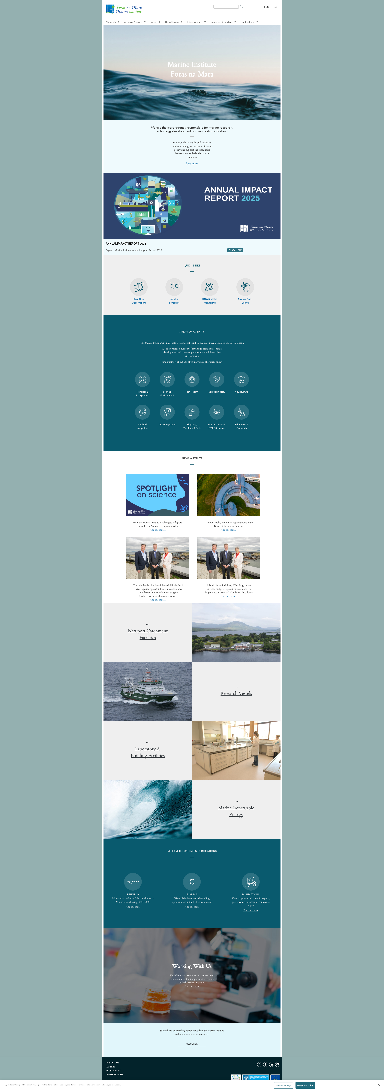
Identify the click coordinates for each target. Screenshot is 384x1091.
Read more (192, 163)
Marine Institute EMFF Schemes (216, 426)
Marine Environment (167, 393)
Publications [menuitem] (246, 22)
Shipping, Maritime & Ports (192, 426)
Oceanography (167, 424)
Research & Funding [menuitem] (220, 22)
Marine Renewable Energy (236, 811)
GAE (276, 6)
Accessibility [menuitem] (113, 1071)
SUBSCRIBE (192, 1044)
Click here (235, 250)
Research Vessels (236, 693)
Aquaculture (241, 391)
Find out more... (158, 529)
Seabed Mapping (142, 426)
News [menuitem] (152, 22)
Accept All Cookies (305, 1085)
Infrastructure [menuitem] (193, 22)
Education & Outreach (241, 426)
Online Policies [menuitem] (114, 1074)
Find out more (133, 906)
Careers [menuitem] (110, 1067)
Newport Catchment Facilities (148, 634)
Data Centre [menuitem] (171, 22)
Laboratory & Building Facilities (148, 752)
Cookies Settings (283, 1085)
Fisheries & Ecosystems (142, 393)
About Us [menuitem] (110, 22)
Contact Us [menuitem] (112, 1063)
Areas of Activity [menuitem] (132, 22)
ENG (266, 6)
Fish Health (192, 391)
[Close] (379, 1085)
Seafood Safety (216, 391)
